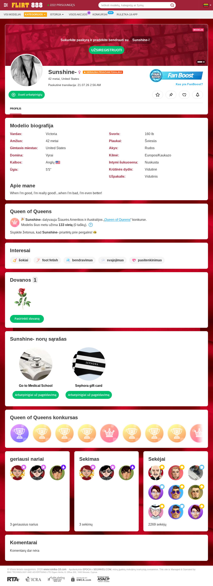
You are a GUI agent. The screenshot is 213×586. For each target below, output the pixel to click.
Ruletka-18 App (127, 14)
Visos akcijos (78, 14)
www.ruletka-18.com (54, 569)
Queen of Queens (117, 219)
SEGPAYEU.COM (102, 569)
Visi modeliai (12, 14)
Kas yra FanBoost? (189, 84)
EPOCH (87, 569)
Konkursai (100, 14)
